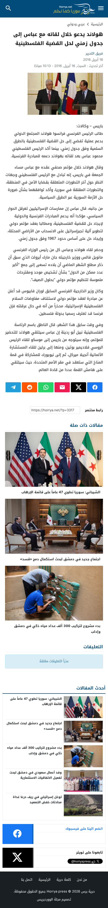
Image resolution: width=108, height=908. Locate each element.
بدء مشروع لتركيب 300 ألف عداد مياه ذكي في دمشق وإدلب (57, 629)
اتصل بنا (26, 879)
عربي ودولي (76, 24)
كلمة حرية (64, 879)
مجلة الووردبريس (49, 899)
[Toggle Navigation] (101, 8)
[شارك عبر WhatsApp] (45, 387)
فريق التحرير (94, 53)
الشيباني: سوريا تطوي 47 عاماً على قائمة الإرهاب (60, 492)
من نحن (82, 879)
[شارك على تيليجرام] (13, 387)
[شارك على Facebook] (94, 387)
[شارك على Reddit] (29, 387)
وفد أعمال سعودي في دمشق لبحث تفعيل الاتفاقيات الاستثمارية (36, 775)
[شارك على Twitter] (78, 387)
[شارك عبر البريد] (62, 387)
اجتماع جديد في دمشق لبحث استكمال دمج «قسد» (60, 559)
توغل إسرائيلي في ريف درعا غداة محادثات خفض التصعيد (37, 799)
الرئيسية (44, 879)
